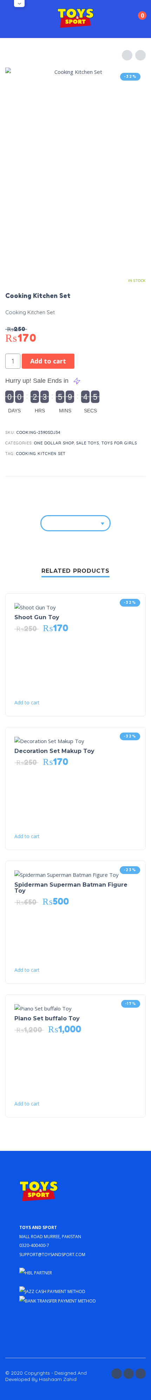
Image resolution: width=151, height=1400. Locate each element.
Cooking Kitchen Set (41, 453)
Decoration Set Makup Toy (54, 751)
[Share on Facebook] (99, 487)
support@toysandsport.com (52, 1254)
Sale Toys (87, 443)
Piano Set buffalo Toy (47, 1018)
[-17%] (43, 1007)
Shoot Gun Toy (36, 617)
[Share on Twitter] (112, 487)
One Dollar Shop (54, 443)
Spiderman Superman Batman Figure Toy (70, 887)
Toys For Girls (119, 443)
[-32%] (35, 606)
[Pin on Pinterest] (125, 487)
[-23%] (66, 874)
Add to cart (48, 361)
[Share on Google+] (139, 487)
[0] (136, 20)
